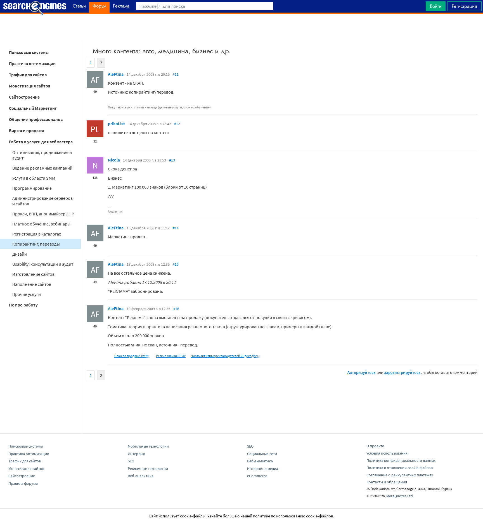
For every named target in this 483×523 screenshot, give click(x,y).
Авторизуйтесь (361, 372)
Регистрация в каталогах (36, 234)
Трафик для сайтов (28, 74)
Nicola (114, 160)
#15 (176, 264)
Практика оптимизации (32, 63)
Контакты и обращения (386, 481)
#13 (172, 160)
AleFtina (116, 74)
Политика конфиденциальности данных (400, 460)
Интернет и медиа (262, 468)
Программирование (32, 188)
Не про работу (23, 305)
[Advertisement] (241, 28)
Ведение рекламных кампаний (42, 168)
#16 (176, 308)
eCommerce (257, 475)
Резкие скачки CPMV (171, 356)
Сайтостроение (24, 97)
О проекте (375, 445)
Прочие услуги (26, 294)
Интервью (136, 453)
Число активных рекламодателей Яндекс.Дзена (226, 356)
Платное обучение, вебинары (41, 224)
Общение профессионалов (36, 119)
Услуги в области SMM (33, 178)
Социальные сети (262, 453)
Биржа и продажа (26, 130)
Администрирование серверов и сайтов (42, 200)
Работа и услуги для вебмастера (41, 141)
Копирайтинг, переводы (36, 244)
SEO (131, 460)
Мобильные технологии (148, 446)
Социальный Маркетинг (33, 108)
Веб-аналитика (140, 475)
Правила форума (23, 483)
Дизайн (19, 254)
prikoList (116, 123)
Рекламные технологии (148, 468)
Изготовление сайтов (33, 274)
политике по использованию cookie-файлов (293, 516)
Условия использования (387, 453)
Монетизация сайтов (29, 86)
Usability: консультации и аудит (42, 264)
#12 (177, 123)
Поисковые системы (29, 52)
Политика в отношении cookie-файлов (399, 467)
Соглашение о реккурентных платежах (399, 474)
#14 (176, 227)
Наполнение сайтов (31, 284)
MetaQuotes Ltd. (400, 495)
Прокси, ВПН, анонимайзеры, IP (43, 214)
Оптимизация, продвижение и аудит (42, 155)
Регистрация (464, 6)
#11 (176, 74)
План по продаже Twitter (132, 356)
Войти (435, 6)
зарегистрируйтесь (402, 372)
